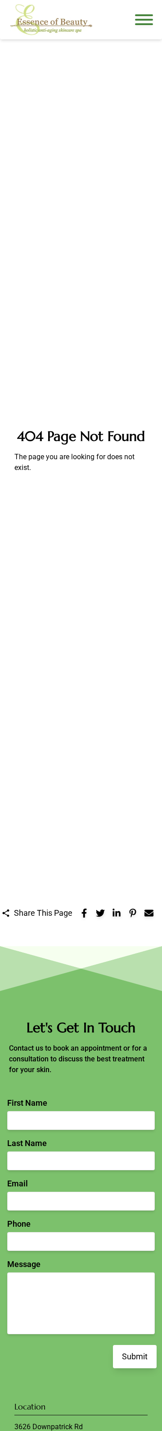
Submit (135, 1356)
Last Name (27, 1143)
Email (17, 1183)
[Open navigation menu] (144, 19)
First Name (27, 1103)
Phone (19, 1223)
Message (23, 1264)
